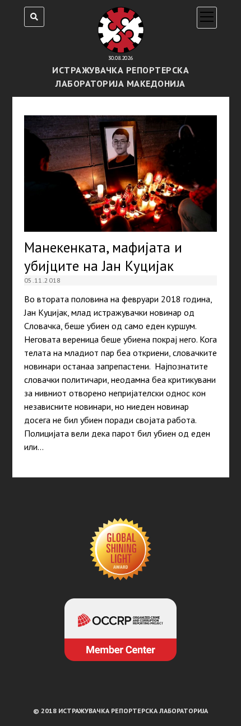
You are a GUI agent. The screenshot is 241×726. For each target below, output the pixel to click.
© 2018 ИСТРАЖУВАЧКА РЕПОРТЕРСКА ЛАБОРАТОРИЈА (120, 710)
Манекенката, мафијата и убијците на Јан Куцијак (120, 173)
